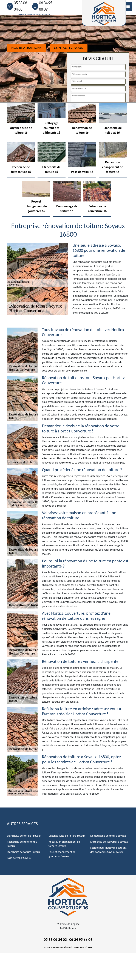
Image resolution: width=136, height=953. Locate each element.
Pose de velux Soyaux (19, 858)
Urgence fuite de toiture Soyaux (67, 836)
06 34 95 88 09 (45, 6)
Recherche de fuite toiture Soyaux (22, 844)
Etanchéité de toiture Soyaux (23, 852)
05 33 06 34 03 (20, 6)
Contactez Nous (68, 48)
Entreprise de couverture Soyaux (109, 842)
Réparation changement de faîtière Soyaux (64, 844)
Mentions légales (83, 948)
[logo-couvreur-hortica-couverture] (68, 896)
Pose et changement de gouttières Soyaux (62, 854)
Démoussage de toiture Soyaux (108, 836)
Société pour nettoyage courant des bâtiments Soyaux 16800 (108, 850)
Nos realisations (26, 48)
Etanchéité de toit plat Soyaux (24, 836)
